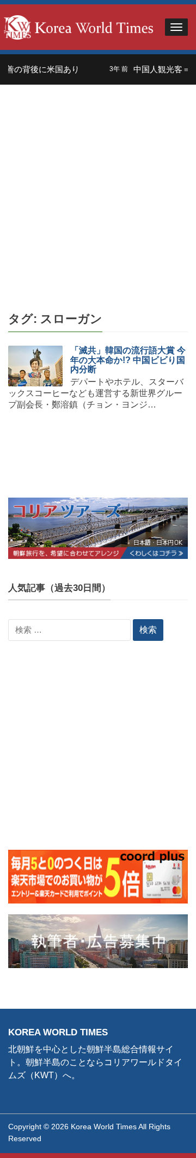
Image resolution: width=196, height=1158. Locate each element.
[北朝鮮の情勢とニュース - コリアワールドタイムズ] (79, 26)
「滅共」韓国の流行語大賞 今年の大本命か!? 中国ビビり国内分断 (128, 360)
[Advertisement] (98, 187)
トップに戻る (160, 1137)
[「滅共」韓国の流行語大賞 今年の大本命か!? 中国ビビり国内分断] (35, 366)
